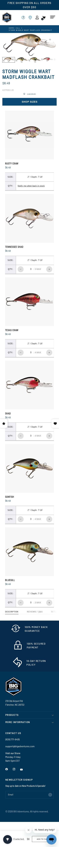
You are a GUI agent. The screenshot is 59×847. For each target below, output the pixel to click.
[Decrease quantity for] (21, 269)
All (18, 28)
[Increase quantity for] (49, 269)
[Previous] (9, 44)
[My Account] (38, 17)
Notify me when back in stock (31, 186)
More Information (17, 722)
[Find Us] (31, 17)
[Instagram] (16, 769)
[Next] (49, 44)
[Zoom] (50, 40)
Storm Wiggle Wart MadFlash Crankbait (30, 30)
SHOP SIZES (29, 101)
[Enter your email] (50, 795)
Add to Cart (43, 839)
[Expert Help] (24, 17)
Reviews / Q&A (34, 612)
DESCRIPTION (11, 612)
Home (11, 28)
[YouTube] (23, 769)
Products (12, 714)
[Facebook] (8, 769)
